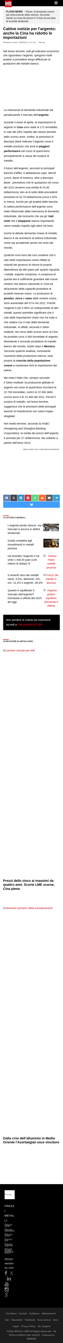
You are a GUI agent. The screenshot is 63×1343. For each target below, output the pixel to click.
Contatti (23, 1313)
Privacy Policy (28, 1326)
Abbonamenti (49, 1313)
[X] (11, 1274)
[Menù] (56, 3)
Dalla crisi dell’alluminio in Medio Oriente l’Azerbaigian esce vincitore (31, 1140)
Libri (7, 1320)
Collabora (34, 1313)
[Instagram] (7, 1290)
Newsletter (17, 1320)
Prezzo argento (9, 1245)
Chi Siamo (11, 1313)
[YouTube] (7, 1285)
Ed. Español (44, 1326)
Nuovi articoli (44, 1320)
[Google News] (6, 1296)
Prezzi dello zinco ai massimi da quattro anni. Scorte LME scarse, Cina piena (29, 885)
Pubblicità (30, 1320)
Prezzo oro (8, 1240)
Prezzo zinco (8, 1235)
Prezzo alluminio (10, 1230)
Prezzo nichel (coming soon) (9, 1251)
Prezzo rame (8, 1225)
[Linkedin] (9, 1279)
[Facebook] (6, 1274)
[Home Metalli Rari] (8, 6)
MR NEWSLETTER (30, 624)
